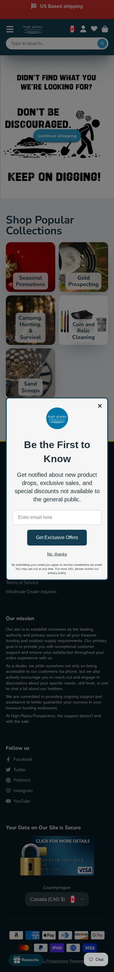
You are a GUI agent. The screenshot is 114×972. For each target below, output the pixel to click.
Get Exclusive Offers (57, 537)
